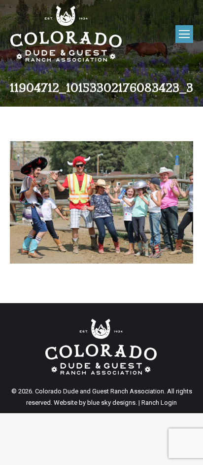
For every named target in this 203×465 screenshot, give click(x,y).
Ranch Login (159, 402)
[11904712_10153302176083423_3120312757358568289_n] (101, 202)
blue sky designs (111, 402)
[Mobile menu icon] (184, 34)
